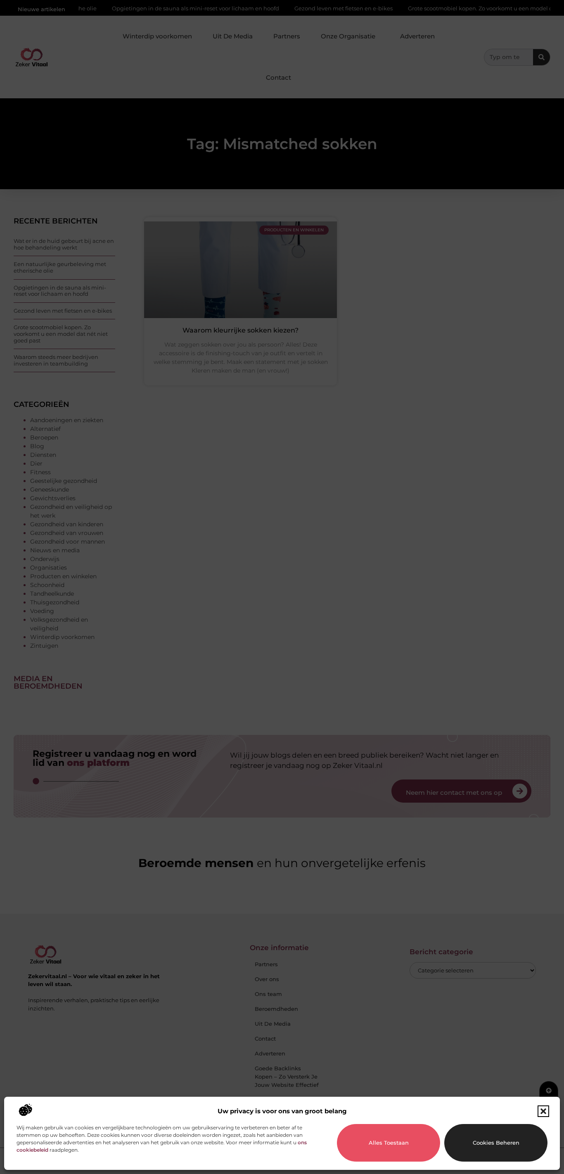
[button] (543, 1111)
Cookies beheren (496, 1142)
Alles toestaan (389, 1142)
